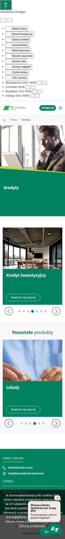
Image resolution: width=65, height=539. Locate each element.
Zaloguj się (48, 107)
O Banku (8, 481)
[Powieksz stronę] (44, 83)
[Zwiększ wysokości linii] (40, 91)
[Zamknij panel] (9, 20)
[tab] (19, 311)
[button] (60, 107)
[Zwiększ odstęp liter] (37, 96)
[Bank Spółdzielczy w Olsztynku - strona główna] (14, 107)
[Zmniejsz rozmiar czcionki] (27, 87)
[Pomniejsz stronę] (39, 83)
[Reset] (3, 20)
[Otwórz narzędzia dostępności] (6, 5)
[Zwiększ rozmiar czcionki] (33, 87)
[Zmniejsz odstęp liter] (32, 96)
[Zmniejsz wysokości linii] (34, 91)
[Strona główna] (4, 119)
